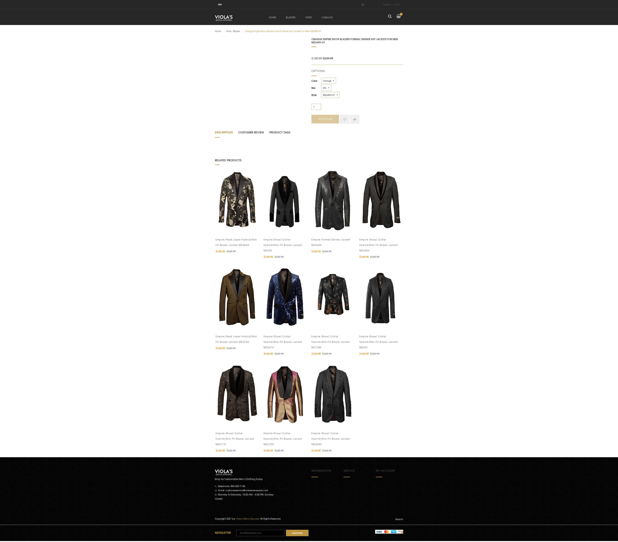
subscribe (297, 533)
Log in (396, 4)
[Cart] (398, 18)
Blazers (290, 17)
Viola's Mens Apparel (247, 518)
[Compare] (354, 119)
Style (314, 95)
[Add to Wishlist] (344, 119)
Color (314, 80)
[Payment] (389, 531)
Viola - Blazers (233, 31)
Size (313, 87)
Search (399, 519)
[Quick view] (254, 229)
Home (272, 17)
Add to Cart (228, 229)
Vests (308, 17)
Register (387, 4)
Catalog (327, 17)
